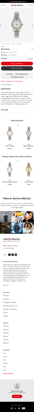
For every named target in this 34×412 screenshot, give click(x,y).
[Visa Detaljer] (32, 110)
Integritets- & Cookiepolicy (10, 309)
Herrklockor (6, 326)
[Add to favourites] (32, 49)
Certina (5, 356)
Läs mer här (5, 285)
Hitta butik (6, 295)
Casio (4, 353)
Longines (5, 363)
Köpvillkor (5, 316)
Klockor (3, 81)
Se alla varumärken (8, 373)
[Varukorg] (32, 5)
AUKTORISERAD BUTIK (22, 74)
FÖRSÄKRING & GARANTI (18, 77)
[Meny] (2, 5)
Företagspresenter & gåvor (10, 302)
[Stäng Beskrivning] (32, 89)
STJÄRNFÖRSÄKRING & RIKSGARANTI (18, 1)
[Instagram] (12, 254)
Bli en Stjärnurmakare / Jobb (10, 306)
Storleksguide (30, 59)
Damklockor (9, 81)
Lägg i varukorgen (17, 63)
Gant (13, 43)
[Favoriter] (29, 5)
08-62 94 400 (10, 248)
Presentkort (6, 340)
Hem (2, 43)
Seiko (4, 367)
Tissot (4, 370)
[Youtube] (16, 254)
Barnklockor (6, 333)
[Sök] (4, 5)
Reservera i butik (17, 68)
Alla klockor (6, 343)
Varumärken (8, 43)
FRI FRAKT (10, 74)
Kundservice (6, 299)
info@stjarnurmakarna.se (12, 246)
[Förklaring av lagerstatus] (16, 52)
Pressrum (5, 312)
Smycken (5, 336)
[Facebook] (9, 254)
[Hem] (17, 5)
